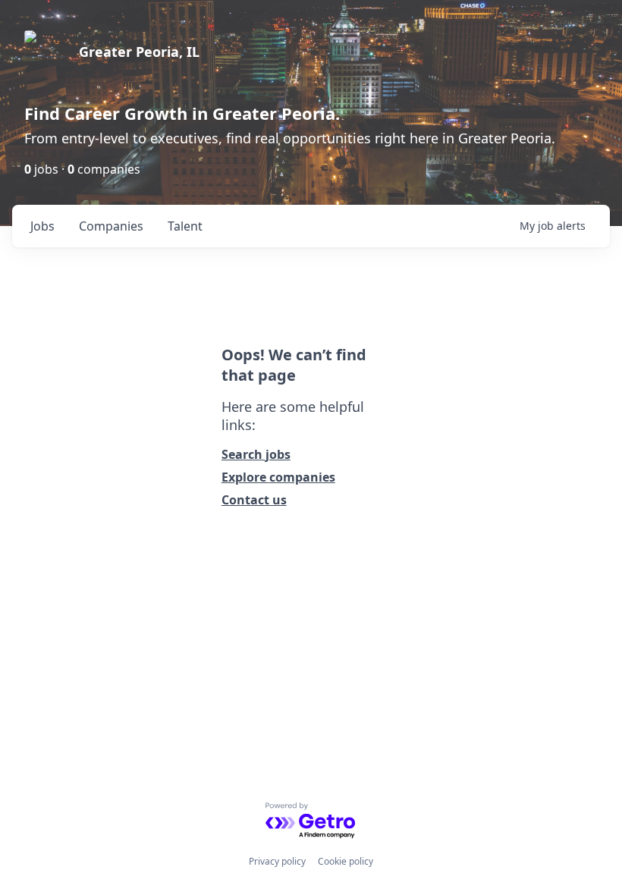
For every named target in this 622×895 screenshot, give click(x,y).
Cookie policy (345, 861)
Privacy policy (277, 861)
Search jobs (256, 454)
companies (111, 226)
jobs (42, 226)
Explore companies (278, 477)
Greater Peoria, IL (139, 51)
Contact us (254, 499)
